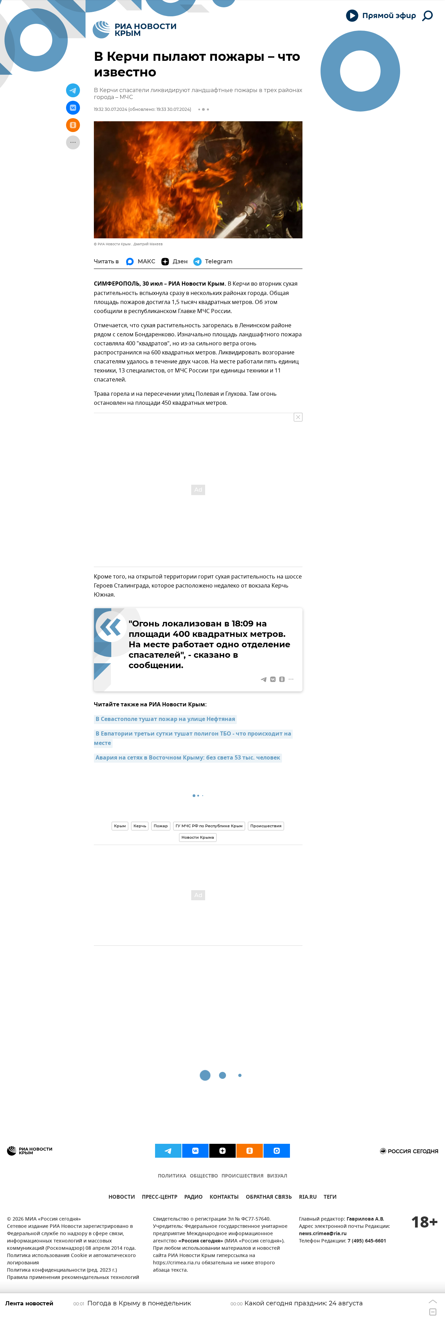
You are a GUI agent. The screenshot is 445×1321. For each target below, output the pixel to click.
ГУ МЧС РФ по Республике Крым (209, 825)
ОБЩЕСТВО (204, 1176)
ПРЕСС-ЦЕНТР (159, 1198)
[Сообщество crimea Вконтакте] (195, 1151)
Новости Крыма (197, 837)
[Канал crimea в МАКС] (277, 1151)
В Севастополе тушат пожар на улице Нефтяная (165, 719)
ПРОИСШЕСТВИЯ (242, 1176)
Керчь (140, 825)
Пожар (161, 825)
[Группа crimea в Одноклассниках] (249, 1151)
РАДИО (193, 1198)
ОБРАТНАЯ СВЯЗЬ (269, 1198)
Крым (120, 825)
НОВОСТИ (121, 1198)
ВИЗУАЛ (277, 1176)
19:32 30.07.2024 (110, 109)
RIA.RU (308, 1198)
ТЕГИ (330, 1198)
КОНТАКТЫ (224, 1198)
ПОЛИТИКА (172, 1176)
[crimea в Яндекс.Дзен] (222, 1151)
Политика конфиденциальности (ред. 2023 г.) (62, 1270)
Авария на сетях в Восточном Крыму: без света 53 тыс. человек (188, 758)
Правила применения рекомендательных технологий (73, 1278)
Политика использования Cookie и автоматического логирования (71, 1259)
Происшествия (266, 825)
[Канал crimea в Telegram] (168, 1151)
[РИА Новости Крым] (134, 30)
